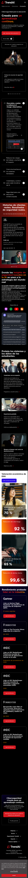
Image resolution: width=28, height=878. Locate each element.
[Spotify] (11, 309)
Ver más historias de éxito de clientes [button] (13, 213)
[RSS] (22, 309)
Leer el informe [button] (9, 616)
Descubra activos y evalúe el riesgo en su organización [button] (12, 135)
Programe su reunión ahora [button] (11, 391)
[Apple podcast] (6, 309)
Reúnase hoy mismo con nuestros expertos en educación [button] (14, 814)
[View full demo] (22, 149)
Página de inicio (6, 6)
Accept (14, 875)
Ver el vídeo (6, 38)
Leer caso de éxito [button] (8, 248)
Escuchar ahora (8, 87)
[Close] (26, 861)
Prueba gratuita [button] (14, 820)
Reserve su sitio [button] (8, 466)
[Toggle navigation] (25, 2)
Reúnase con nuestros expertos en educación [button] (14, 45)
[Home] (14, 846)
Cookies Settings (14, 871)
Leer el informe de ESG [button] (9, 480)
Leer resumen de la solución (10, 33)
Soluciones (15, 6)
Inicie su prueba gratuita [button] (10, 427)
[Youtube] (16, 309)
